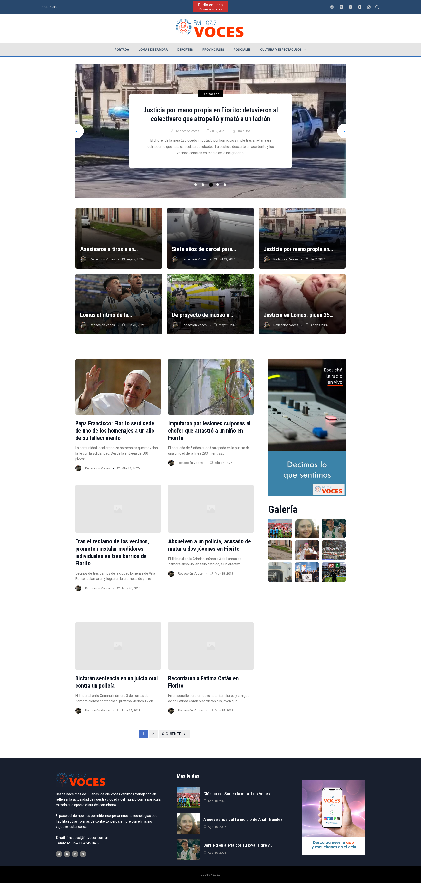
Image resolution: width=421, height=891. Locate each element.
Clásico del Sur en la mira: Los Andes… (238, 793)
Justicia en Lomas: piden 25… (298, 315)
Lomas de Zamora (153, 49)
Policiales (242, 49)
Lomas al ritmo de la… (106, 315)
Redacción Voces (186, 135)
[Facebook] (332, 7)
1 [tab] (195, 184)
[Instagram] (350, 7)
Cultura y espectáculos (281, 49)
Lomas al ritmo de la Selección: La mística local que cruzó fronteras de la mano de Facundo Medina (211, 114)
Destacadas (210, 89)
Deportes (185, 49)
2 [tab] (203, 184)
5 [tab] (225, 184)
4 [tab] (218, 185)
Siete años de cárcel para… (204, 249)
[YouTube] (359, 7)
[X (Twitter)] (341, 7)
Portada (122, 49)
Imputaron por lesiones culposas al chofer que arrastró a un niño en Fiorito (209, 430)
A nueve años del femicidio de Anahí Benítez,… (244, 819)
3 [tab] (210, 184)
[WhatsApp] (369, 7)
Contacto (49, 7)
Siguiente (171, 734)
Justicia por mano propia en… (298, 249)
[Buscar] (377, 7)
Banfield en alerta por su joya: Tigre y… (237, 845)
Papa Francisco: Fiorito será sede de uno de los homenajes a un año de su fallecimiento (114, 430)
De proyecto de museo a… (202, 315)
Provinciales (213, 49)
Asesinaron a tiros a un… (109, 249)
